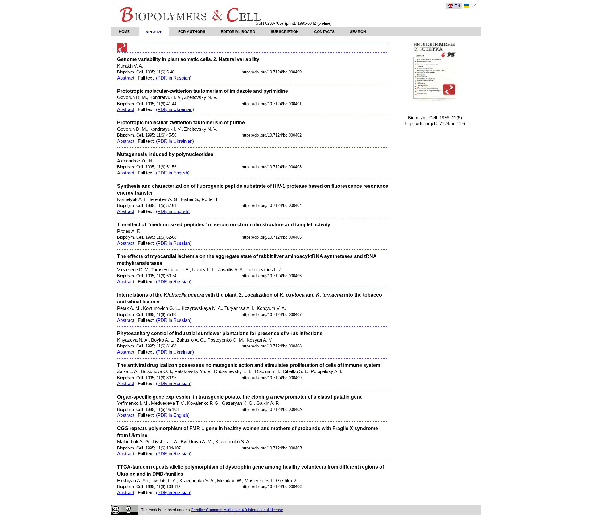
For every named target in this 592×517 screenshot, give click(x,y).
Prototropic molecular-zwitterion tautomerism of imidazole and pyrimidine (202, 91)
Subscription (285, 32)
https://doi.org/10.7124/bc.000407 (272, 314)
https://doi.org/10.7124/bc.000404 (272, 205)
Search (358, 32)
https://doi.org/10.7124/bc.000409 (272, 377)
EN (457, 6)
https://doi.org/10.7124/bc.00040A (272, 409)
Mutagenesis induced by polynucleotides (165, 154)
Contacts (324, 32)
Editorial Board (238, 32)
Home (124, 32)
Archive (154, 32)
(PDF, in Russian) (173, 78)
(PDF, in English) (173, 172)
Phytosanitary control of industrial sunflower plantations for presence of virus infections (220, 333)
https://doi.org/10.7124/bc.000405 (272, 237)
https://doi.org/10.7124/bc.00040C (272, 486)
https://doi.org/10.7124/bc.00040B (272, 448)
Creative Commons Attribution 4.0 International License (237, 510)
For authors (191, 32)
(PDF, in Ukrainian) (175, 109)
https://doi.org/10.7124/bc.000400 (272, 72)
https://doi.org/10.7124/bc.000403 (272, 167)
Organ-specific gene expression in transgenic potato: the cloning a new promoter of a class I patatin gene (240, 397)
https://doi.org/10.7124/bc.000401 (272, 103)
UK (473, 6)
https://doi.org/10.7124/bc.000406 (272, 275)
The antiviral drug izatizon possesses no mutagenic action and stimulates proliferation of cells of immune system (248, 365)
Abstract (125, 78)
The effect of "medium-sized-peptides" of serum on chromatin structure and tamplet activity (223, 224)
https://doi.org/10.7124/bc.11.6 (435, 123)
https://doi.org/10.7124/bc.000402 (272, 135)
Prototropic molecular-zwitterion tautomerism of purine (181, 122)
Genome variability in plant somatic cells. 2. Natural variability (188, 59)
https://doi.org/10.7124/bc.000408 (272, 346)
